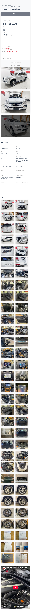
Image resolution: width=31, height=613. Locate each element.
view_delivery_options (11, 51)
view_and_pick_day (15, 65)
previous (13, 6)
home (2, 4)
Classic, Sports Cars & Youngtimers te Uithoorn (13, 4)
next (19, 6)
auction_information (15, 62)
